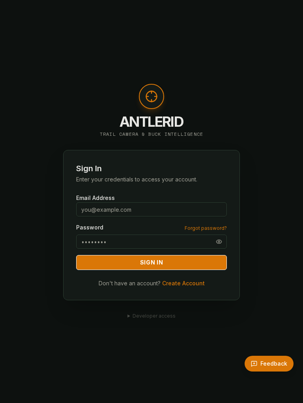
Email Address (95, 197)
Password (89, 227)
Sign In (151, 262)
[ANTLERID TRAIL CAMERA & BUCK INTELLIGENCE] (151, 100)
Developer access (154, 316)
